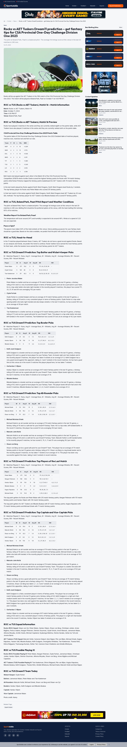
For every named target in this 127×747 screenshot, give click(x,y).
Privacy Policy (99, 734)
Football (83, 5)
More (120, 27)
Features (101, 115)
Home (67, 5)
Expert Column (8, 707)
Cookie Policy (99, 736)
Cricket (74, 5)
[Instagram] (13, 735)
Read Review (118, 32)
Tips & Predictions (115, 5)
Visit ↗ (118, 34)
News (15, 21)
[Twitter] (9, 735)
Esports (102, 5)
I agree (91, 744)
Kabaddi (92, 5)
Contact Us (98, 729)
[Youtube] (17, 735)
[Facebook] (5, 735)
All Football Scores (22, 1)
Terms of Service (100, 731)
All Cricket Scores (10, 1)
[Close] (109, 744)
